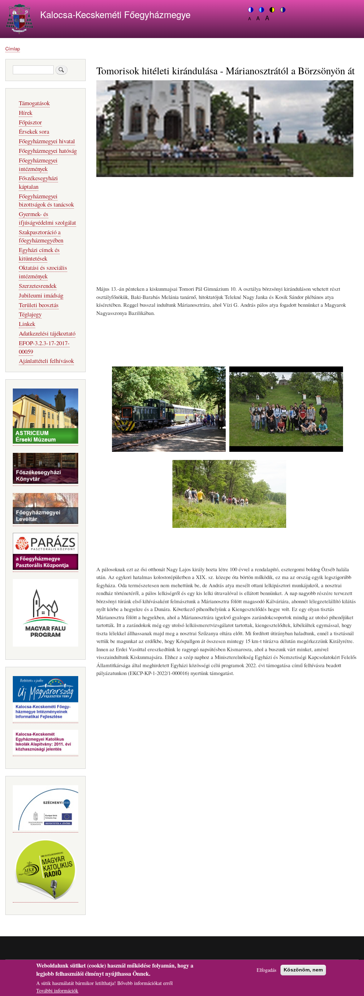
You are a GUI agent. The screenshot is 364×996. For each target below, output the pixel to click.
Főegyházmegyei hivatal (47, 141)
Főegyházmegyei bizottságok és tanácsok (46, 200)
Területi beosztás (39, 305)
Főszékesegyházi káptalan (38, 182)
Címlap (12, 48)
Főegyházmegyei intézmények (38, 164)
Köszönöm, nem (303, 970)
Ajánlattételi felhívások (46, 361)
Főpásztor (30, 122)
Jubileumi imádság (41, 295)
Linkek (27, 324)
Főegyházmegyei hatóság (48, 150)
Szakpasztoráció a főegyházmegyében (41, 236)
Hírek (25, 112)
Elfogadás (266, 969)
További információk (57, 990)
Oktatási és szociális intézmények (43, 271)
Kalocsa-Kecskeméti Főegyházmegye (115, 14)
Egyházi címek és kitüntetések (39, 254)
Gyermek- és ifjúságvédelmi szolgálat (47, 218)
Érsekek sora (34, 131)
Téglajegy (30, 314)
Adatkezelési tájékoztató (47, 333)
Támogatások (34, 103)
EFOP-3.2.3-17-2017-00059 (44, 347)
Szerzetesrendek (38, 286)
